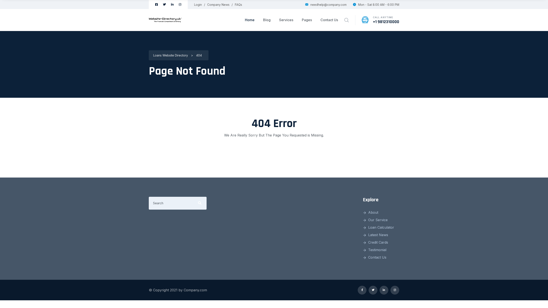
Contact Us (329, 20)
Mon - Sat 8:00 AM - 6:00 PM (378, 4)
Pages (307, 20)
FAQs (238, 4)
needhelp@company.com (328, 4)
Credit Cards (378, 242)
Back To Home (274, 152)
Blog (267, 20)
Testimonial (377, 250)
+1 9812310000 (386, 22)
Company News (218, 4)
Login (198, 4)
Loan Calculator (381, 227)
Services (286, 20)
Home (250, 20)
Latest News (378, 235)
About (373, 212)
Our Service (378, 220)
